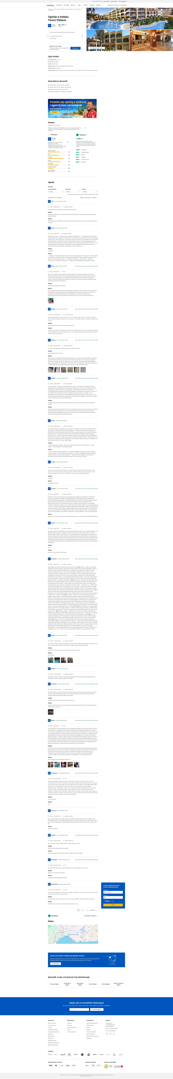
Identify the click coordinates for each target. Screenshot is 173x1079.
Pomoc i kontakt (52, 1023)
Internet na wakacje (91, 1032)
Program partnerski (71, 1027)
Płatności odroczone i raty (92, 1036)
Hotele (58, 9)
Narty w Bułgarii (93, 984)
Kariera (68, 1029)
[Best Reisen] (50, 1054)
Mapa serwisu (51, 1036)
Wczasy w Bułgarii (54, 984)
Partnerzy (69, 1023)
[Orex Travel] (95, 1054)
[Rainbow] (101, 1054)
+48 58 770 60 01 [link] (97, 1)
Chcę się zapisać (96, 1009)
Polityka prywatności (53, 1029)
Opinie (55, 9)
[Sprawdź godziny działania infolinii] (101, 1)
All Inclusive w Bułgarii (80, 984)
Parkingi (88, 1029)
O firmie (50, 1027)
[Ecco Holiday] (69, 1054)
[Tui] (121, 1054)
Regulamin (50, 1034)
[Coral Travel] (56, 1054)
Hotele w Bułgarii (106, 984)
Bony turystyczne (90, 1034)
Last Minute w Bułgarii (67, 984)
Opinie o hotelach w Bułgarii (119, 984)
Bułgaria (63, 9)
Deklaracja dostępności (53, 1042)
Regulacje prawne (52, 1040)
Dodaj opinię (75, 48)
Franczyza (69, 1025)
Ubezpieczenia (89, 1025)
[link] (50, 5)
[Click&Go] (108, 1054)
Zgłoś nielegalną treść (53, 1045)
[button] (48, 36)
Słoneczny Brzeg (69, 9)
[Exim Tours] (76, 1054)
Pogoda (88, 1027)
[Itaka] (88, 1054)
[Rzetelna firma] (99, 1065)
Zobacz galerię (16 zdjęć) (96, 48)
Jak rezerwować (51, 1025)
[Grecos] (82, 1054)
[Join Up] (63, 1054)
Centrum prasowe (71, 1032)
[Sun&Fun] (114, 1054)
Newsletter (89, 1038)
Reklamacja (50, 1038)
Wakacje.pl (50, 9)
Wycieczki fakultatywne (92, 1023)
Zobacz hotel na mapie (73, 934)
